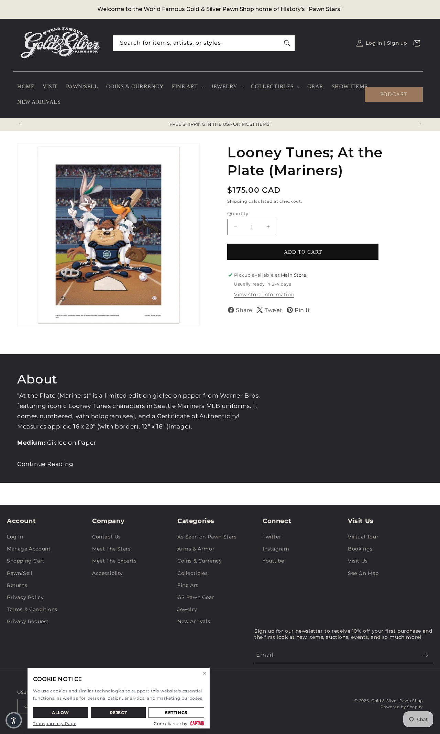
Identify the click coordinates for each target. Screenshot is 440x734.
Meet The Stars (111, 549)
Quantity (237, 213)
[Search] (287, 43)
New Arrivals (193, 621)
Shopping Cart (26, 561)
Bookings (360, 549)
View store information (264, 294)
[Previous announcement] (19, 124)
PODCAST (393, 94)
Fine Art (187, 585)
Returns (17, 585)
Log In (15, 537)
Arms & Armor (195, 549)
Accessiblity (107, 573)
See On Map (363, 573)
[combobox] (204, 43)
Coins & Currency (199, 561)
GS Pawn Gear (195, 597)
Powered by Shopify (402, 706)
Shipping (237, 201)
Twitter (272, 537)
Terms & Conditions (32, 609)
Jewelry (187, 609)
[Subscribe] (425, 655)
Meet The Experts (114, 561)
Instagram (276, 549)
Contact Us (106, 537)
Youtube (273, 561)
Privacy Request (28, 621)
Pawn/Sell (19, 573)
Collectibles (192, 573)
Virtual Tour (363, 537)
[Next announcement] (420, 124)
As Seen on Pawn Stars (207, 537)
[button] (187, 86)
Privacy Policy (25, 597)
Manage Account (29, 549)
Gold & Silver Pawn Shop (397, 700)
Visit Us (358, 561)
